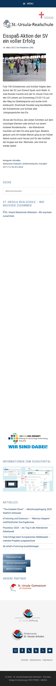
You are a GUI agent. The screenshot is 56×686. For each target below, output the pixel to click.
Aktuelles (16, 160)
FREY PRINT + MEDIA (37, 680)
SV (12, 167)
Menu (30, 3)
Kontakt (24, 660)
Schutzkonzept (16, 563)
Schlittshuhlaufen (30, 164)
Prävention (14, 557)
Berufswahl (14, 569)
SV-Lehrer (19, 167)
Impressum (48, 660)
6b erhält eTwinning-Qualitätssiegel (21, 546)
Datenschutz (35, 660)
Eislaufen (17, 164)
